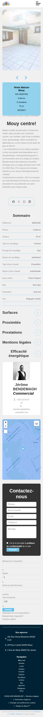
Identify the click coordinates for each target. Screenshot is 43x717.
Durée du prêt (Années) (12, 585)
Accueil (4, 115)
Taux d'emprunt (8, 597)
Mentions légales (32, 696)
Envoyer (13, 550)
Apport (5, 573)
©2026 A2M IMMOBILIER (14, 696)
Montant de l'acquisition (12, 561)
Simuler (8, 610)
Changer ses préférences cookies (22, 703)
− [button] (5, 426)
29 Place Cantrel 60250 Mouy (19, 645)
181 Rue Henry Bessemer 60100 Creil (21, 638)
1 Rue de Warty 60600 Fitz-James (21, 650)
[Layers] (36, 423)
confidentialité (36, 711)
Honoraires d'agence (23, 699)
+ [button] (5, 422)
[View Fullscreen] (5, 431)
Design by (22, 706)
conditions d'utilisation (15, 714)
